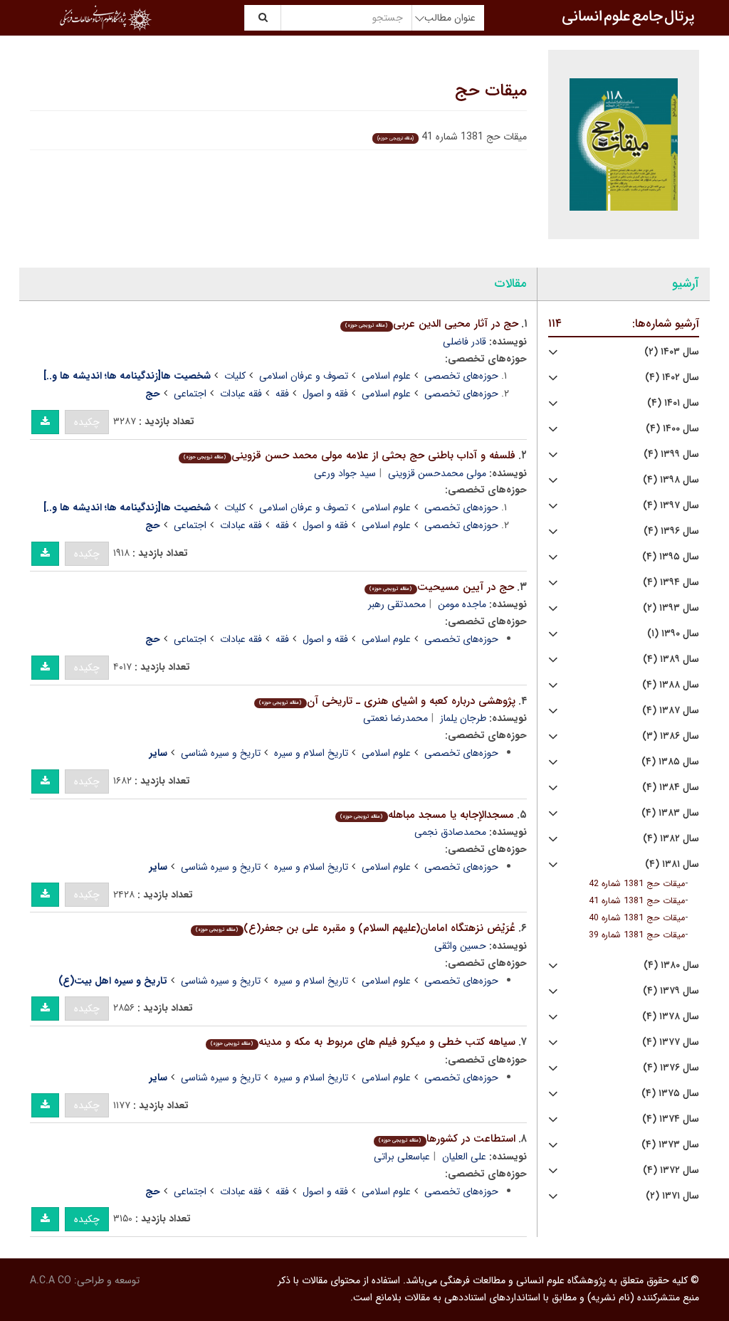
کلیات (235, 376)
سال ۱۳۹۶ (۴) (671, 531)
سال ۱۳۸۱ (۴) (672, 864)
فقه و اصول (325, 393)
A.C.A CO (50, 1280)
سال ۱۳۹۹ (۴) (671, 454)
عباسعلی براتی (402, 1156)
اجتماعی (190, 393)
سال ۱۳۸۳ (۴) (670, 813)
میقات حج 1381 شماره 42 (637, 884)
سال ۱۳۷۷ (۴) (670, 1042)
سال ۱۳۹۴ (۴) (671, 582)
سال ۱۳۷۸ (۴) (670, 1016)
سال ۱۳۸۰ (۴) (671, 965)
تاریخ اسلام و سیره (311, 753)
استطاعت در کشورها (447, 1138)
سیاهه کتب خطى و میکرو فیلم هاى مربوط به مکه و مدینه (363, 1042)
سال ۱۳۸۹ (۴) (671, 659)
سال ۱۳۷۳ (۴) (670, 1144)
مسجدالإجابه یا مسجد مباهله (426, 814)
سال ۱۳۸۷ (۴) (670, 710)
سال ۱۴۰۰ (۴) (672, 428)
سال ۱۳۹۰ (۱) (673, 633)
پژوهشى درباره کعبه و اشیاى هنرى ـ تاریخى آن (387, 701)
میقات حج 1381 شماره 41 (637, 901)
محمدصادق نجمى (450, 832)
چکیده (87, 422)
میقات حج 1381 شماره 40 (637, 918)
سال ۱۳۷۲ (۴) (671, 1170)
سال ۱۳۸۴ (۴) (670, 787)
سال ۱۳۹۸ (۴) (671, 480)
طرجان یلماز (463, 718)
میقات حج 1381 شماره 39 (637, 935)
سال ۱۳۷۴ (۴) (670, 1119)
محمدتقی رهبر (397, 604)
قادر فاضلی (464, 341)
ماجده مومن (462, 604)
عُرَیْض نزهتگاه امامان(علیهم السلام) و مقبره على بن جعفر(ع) (355, 928)
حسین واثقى (460, 946)
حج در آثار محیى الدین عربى (431, 323)
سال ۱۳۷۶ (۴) (671, 1068)
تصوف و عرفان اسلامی (303, 376)
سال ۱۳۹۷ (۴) (671, 505)
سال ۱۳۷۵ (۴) (670, 1093)
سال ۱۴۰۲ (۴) (672, 377)
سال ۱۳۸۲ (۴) (671, 838)
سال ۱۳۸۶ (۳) (670, 736)
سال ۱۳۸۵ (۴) (670, 761)
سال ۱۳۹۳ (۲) (671, 608)
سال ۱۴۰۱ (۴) (673, 403)
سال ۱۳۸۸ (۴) (670, 685)
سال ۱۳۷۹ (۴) (671, 991)
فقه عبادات (241, 393)
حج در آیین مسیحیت (441, 587)
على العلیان (464, 1156)
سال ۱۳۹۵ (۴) (670, 556)
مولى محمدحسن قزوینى (437, 473)
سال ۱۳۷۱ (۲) (672, 1196)
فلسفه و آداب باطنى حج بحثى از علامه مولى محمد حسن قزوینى (349, 455)
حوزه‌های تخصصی (461, 376)
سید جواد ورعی (345, 473)
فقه (282, 393)
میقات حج (491, 91)
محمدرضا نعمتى (395, 718)
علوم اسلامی (386, 376)
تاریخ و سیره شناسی (221, 753)
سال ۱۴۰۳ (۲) (671, 351)
